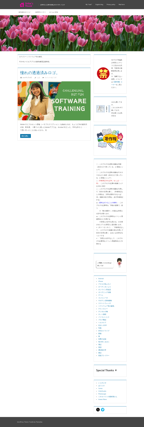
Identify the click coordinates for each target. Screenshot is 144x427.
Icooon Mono (102, 399)
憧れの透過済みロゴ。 (40, 72)
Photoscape (102, 394)
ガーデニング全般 (104, 292)
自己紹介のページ (25, 12)
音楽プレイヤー (103, 355)
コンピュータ (103, 298)
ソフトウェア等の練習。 (107, 306)
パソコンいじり (103, 317)
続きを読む (25, 136)
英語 (99, 347)
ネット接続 (102, 314)
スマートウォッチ (104, 303)
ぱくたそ (101, 386)
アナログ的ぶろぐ (104, 284)
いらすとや (102, 383)
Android (101, 278)
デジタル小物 (103, 311)
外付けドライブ (103, 331)
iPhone (100, 281)
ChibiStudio (102, 391)
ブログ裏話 (102, 320)
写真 (99, 328)
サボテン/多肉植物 (105, 300)
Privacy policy (111, 4)
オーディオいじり (104, 287)
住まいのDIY (102, 325)
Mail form (122, 4)
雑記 (99, 353)
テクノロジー (103, 309)
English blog (99, 4)
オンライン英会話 (104, 289)
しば (38, 77)
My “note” (89, 4)
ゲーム (100, 295)
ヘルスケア (102, 322)
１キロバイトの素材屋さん (107, 397)
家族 (99, 333)
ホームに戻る (53, 12)
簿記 (99, 344)
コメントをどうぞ (50, 77)
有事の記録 (102, 339)
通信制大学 (102, 350)
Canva (100, 388)
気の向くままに (103, 342)
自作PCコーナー (40, 12)
